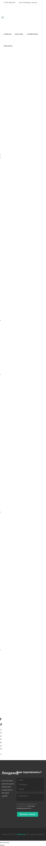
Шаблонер (21, 834)
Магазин (19, 34)
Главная (7, 34)
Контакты (8, 46)
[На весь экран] (6, 842)
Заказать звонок (28, 814)
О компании (32, 34)
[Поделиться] (3, 842)
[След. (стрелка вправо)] (3, 845)
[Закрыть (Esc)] (1, 842)
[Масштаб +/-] (8, 842)
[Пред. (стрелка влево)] (1, 845)
